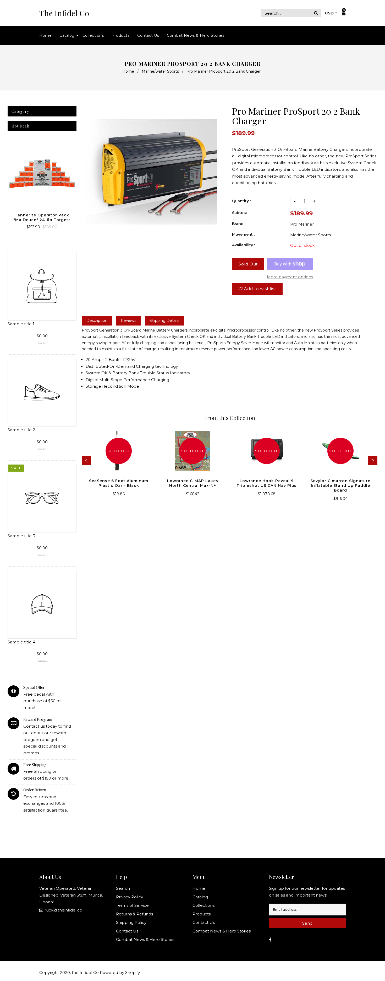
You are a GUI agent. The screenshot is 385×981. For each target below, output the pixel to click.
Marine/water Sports (160, 71)
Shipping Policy (131, 922)
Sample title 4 (21, 641)
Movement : (243, 234)
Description (96, 320)
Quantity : (241, 201)
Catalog (200, 896)
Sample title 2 (21, 429)
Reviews (128, 320)
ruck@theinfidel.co (63, 910)
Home (128, 71)
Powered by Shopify (120, 972)
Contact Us (127, 931)
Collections (203, 905)
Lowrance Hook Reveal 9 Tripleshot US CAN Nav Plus (266, 483)
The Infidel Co (64, 13)
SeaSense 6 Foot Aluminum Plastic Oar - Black (118, 483)
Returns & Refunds (134, 913)
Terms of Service (132, 905)
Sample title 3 (21, 535)
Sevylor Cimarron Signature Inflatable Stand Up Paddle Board (340, 485)
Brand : (238, 223)
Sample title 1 (21, 323)
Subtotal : (241, 212)
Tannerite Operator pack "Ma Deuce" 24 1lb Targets (42, 217)
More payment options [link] (290, 276)
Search (123, 888)
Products (201, 913)
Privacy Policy (129, 896)
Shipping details (164, 320)
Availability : (243, 245)
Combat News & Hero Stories (145, 939)
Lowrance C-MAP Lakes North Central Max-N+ (192, 483)
